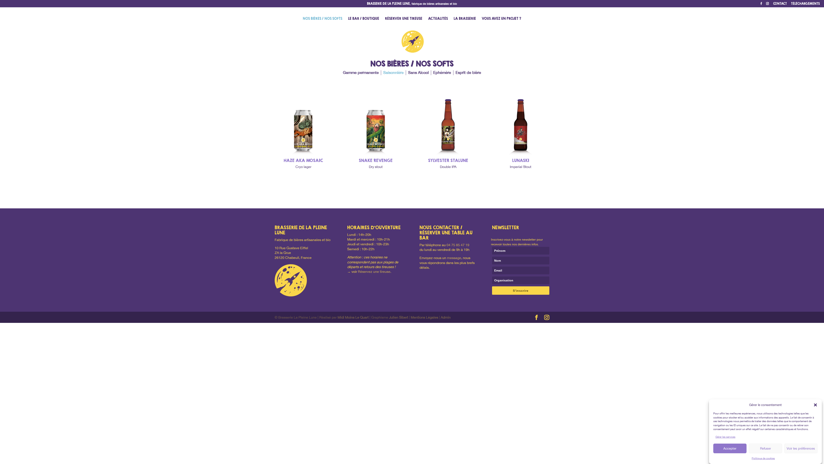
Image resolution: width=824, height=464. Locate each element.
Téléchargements (805, 3)
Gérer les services (725, 436)
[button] (815, 405)
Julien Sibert (398, 317)
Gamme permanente (361, 72)
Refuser (765, 448)
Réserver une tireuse (403, 19)
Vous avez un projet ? (501, 19)
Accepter (729, 448)
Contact (780, 3)
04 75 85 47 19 (458, 245)
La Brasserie (465, 19)
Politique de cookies (763, 458)
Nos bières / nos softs (322, 19)
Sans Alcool (418, 72)
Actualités (438, 19)
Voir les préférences (801, 448)
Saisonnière (393, 72)
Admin (446, 317)
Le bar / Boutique (363, 19)
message (454, 258)
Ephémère (442, 72)
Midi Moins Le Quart (353, 317)
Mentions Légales (424, 317)
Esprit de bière (468, 72)
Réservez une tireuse (374, 271)
